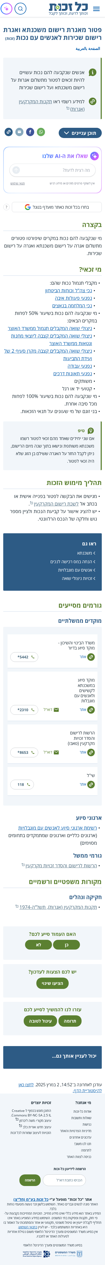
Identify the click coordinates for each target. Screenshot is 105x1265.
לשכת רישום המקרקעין (56, 503)
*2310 (23, 709)
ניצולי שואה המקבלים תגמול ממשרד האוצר (50, 328)
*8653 (23, 752)
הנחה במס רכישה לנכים (71, 562)
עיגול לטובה (40, 1021)
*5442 (23, 656)
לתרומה (86, 1150)
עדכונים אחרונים (80, 1137)
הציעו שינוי (52, 983)
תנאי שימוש (17, 183)
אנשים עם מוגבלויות (75, 570)
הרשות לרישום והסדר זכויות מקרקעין (61, 865)
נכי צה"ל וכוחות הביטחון (68, 290)
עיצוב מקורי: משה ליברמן (35, 1120)
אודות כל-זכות (82, 1111)
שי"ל (91, 775)
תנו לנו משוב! (82, 1144)
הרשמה (30, 1180)
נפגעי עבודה (80, 366)
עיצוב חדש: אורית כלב (37, 1127)
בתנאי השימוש (28, 1227)
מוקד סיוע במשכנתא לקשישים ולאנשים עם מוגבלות (84, 690)
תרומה (70, 1021)
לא (38, 945)
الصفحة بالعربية (88, 48)
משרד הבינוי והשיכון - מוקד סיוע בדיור (76, 645)
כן (66, 945)
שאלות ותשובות (81, 1118)
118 (21, 784)
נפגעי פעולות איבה (73, 298)
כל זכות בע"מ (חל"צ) (30, 1199)
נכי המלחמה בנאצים (72, 305)
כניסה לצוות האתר (79, 1156)
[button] (96, 9)
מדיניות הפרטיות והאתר (75, 1131)
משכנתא (84, 553)
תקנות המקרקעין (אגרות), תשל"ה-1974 (58, 907)
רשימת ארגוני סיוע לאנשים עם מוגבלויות (57, 827)
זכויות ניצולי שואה (77, 578)
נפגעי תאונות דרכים (72, 373)
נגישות (87, 1124)
